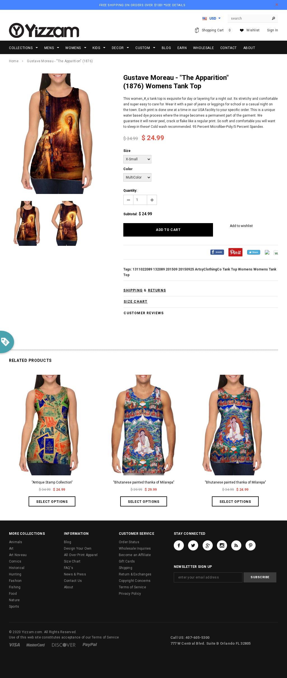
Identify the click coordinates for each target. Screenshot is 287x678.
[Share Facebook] (217, 252)
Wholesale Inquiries (135, 548)
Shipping (125, 568)
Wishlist (253, 30)
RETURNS (157, 290)
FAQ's (68, 568)
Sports (14, 606)
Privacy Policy (130, 594)
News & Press (75, 574)
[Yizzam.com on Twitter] (193, 545)
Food (13, 594)
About (68, 587)
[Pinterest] (235, 252)
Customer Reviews (144, 313)
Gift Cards (127, 561)
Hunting (15, 574)
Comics (15, 561)
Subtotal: (130, 214)
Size (127, 151)
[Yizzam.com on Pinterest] (251, 545)
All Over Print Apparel (81, 555)
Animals (15, 542)
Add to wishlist (241, 226)
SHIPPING (133, 290)
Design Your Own (78, 548)
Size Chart (72, 561)
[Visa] (14, 645)
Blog (67, 542)
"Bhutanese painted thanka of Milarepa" (143, 482)
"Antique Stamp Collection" (52, 482)
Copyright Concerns (135, 581)
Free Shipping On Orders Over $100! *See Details (142, 5)
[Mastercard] (35, 645)
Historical (16, 568)
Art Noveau (18, 555)
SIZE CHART (135, 302)
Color (128, 169)
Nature (14, 600)
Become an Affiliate (135, 555)
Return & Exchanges (135, 574)
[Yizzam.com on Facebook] (179, 545)
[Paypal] (89, 645)
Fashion (15, 581)
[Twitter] (254, 252)
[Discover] (64, 645)
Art (11, 548)
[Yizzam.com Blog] (236, 545)
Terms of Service (132, 587)
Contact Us (73, 581)
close (277, 4)
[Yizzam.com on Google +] (208, 545)
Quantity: (130, 191)
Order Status (129, 542)
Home (13, 61)
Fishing (15, 587)
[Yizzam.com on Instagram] (222, 545)
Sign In (272, 30)
